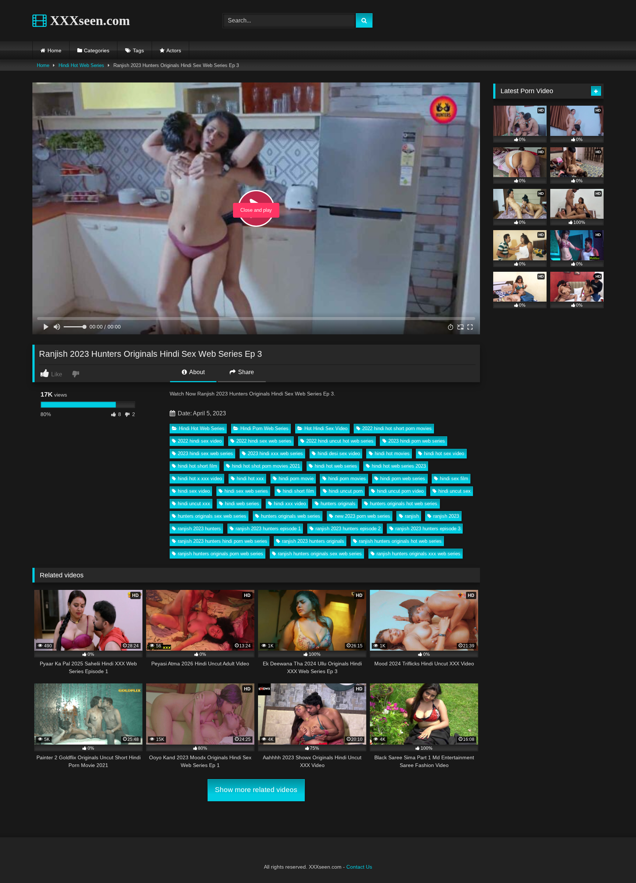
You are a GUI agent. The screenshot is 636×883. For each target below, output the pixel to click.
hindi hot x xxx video (200, 478)
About (196, 372)
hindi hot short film (197, 466)
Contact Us (359, 867)
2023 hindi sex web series (205, 453)
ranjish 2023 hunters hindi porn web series (222, 541)
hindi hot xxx (250, 478)
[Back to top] (613, 861)
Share (245, 372)
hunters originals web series (290, 516)
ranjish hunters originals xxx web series (418, 553)
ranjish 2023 (446, 516)
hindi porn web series (402, 478)
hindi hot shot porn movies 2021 (266, 466)
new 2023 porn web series (362, 516)
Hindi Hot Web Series (81, 65)
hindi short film (298, 491)
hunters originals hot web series (403, 503)
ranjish (412, 516)
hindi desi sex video (339, 453)
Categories (96, 50)
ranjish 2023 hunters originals (313, 541)
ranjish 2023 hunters (199, 528)
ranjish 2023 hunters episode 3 (427, 528)
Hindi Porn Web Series (264, 428)
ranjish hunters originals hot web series (400, 541)
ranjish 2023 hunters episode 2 (348, 528)
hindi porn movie (296, 478)
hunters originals (338, 503)
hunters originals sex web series (212, 516)
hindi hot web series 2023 (399, 466)
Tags (138, 50)
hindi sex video (194, 491)
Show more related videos (256, 790)
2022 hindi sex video (200, 441)
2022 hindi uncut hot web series (340, 441)
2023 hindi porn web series (416, 441)
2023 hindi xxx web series (275, 453)
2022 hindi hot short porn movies (397, 428)
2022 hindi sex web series (264, 441)
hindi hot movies (392, 453)
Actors (173, 50)
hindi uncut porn (346, 491)
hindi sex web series (246, 491)
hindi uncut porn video (400, 491)
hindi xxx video (290, 503)
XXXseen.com (88, 20)
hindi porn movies (347, 478)
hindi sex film (454, 478)
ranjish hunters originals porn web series (220, 553)
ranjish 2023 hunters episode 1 (268, 528)
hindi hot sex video (444, 453)
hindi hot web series (336, 466)
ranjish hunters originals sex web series (320, 553)
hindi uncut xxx (194, 503)
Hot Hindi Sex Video (325, 428)
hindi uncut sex (454, 491)
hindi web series (242, 503)
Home (54, 50)
